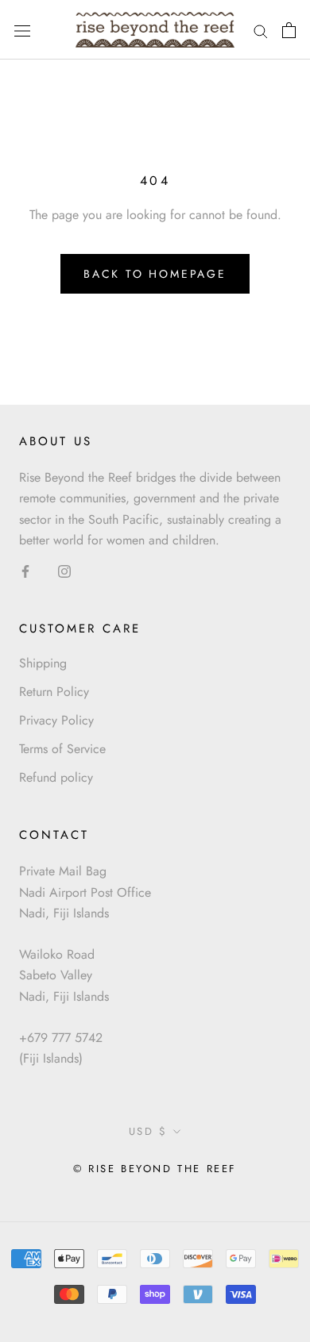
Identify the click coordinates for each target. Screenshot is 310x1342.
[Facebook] (25, 569)
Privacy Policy (56, 720)
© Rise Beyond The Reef (155, 1168)
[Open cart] (289, 30)
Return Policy (54, 692)
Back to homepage (155, 274)
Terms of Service (62, 749)
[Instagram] (64, 569)
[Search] (261, 30)
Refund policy (56, 777)
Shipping (43, 663)
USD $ (148, 1131)
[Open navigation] (22, 29)
